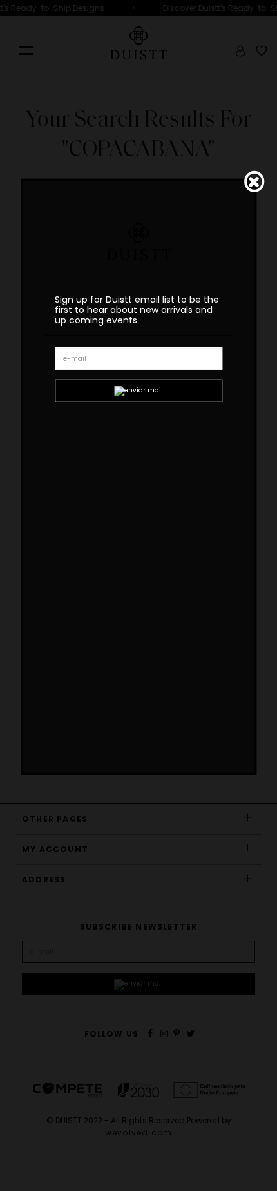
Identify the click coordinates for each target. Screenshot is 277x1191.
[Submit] (138, 391)
